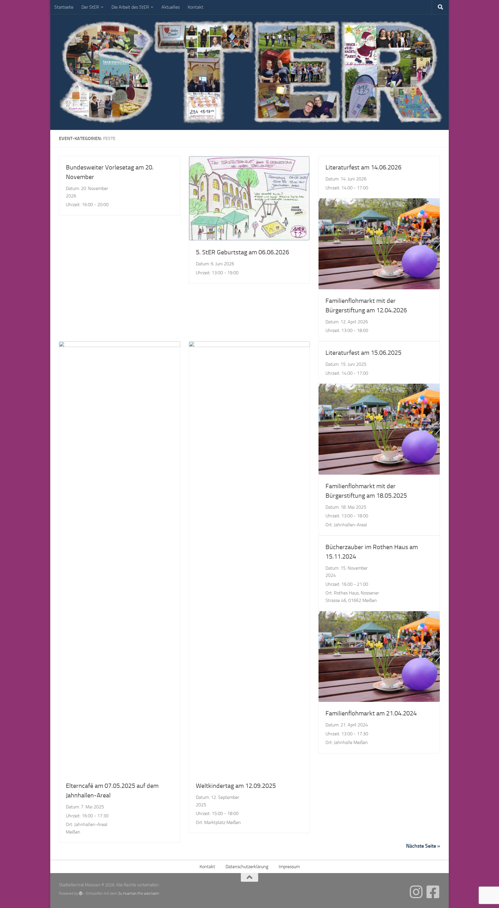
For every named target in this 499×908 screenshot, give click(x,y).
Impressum (289, 866)
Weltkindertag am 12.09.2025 (236, 786)
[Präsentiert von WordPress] (81, 893)
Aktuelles (170, 7)
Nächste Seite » (423, 846)
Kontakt (195, 7)
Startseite (63, 7)
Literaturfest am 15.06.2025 (363, 353)
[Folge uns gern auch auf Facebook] (433, 892)
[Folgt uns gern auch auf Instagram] (416, 892)
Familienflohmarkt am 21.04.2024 (371, 713)
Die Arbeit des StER (130, 7)
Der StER (90, 7)
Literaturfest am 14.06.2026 (363, 167)
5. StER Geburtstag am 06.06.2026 (242, 252)
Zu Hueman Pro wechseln (138, 893)
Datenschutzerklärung (247, 866)
